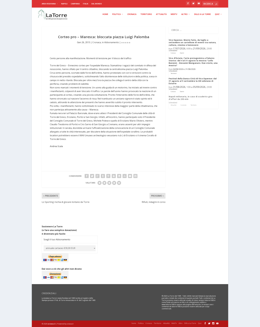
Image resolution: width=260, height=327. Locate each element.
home (105, 14)
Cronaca (131, 14)
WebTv (174, 14)
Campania (75, 4)
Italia (85, 4)
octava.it (52, 324)
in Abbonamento (110, 42)
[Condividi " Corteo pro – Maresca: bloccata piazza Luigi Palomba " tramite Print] (135, 176)
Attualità (161, 14)
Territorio (146, 14)
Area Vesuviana (49, 4)
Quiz (217, 14)
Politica (116, 14)
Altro (184, 14)
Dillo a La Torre (202, 14)
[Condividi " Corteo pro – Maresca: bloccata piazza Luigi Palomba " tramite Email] (130, 176)
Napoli (64, 4)
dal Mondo (96, 4)
